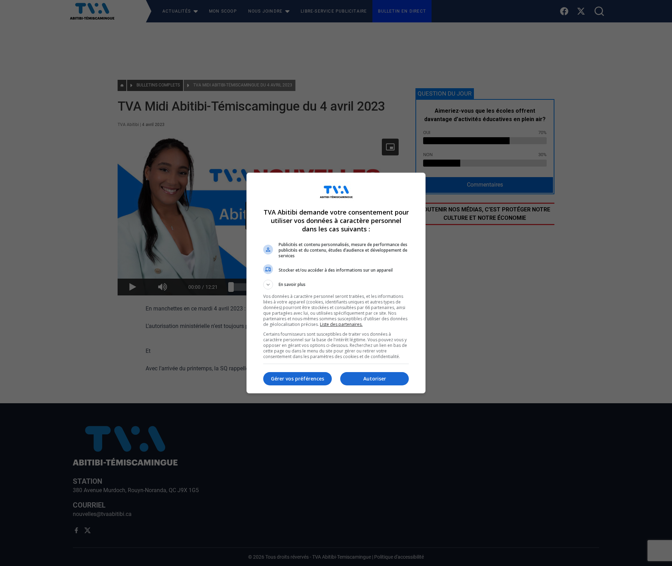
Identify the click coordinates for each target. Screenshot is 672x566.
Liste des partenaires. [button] (341, 324)
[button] (336, 284)
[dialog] (336, 283)
